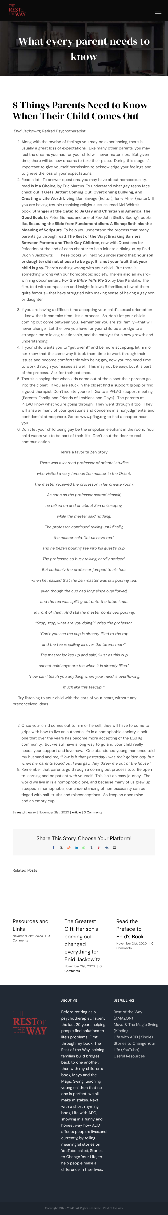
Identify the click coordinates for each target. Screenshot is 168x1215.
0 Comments (93, 812)
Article (76, 812)
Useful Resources (129, 1056)
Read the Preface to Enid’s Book (130, 929)
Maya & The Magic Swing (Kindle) (136, 1028)
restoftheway (26, 812)
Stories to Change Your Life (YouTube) (134, 1046)
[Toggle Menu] (158, 12)
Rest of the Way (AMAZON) (128, 1015)
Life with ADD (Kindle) (133, 1037)
